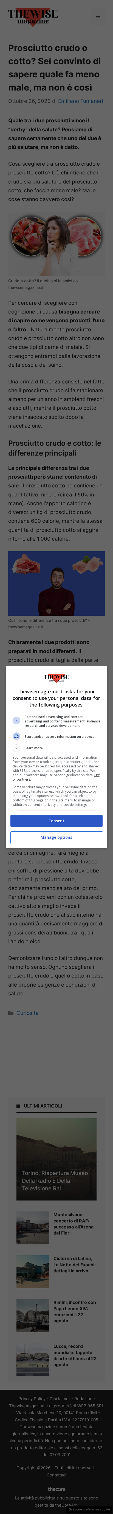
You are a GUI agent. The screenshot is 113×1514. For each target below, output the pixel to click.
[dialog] (57, 757)
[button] (57, 748)
